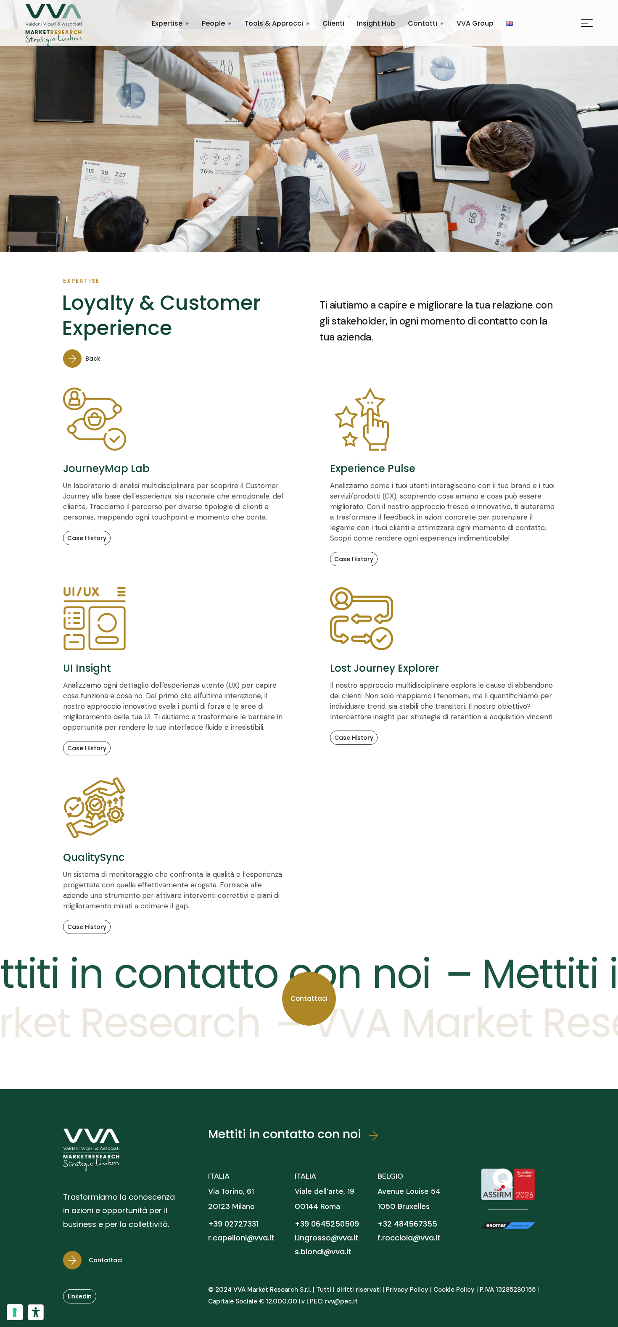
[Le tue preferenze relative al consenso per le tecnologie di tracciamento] (15, 1312)
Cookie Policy (454, 1289)
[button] (87, 358)
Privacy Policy (407, 1289)
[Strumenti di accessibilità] (36, 1312)
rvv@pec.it (341, 1301)
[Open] (586, 23)
